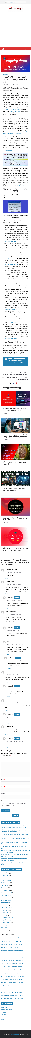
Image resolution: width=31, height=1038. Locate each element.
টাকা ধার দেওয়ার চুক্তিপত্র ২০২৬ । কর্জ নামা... (11, 947)
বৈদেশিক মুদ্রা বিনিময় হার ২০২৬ (8, 917)
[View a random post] (28, 48)
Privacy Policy (4, 1007)
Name (3, 779)
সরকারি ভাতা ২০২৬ (5, 927)
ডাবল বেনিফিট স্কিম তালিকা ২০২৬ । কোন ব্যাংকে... (12, 954)
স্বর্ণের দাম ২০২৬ (4, 930)
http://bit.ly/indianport (13, 322)
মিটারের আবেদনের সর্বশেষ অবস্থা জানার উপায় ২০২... (12, 938)
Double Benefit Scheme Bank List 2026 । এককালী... (13, 957)
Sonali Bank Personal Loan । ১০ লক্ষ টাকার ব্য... (12, 960)
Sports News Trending (6, 897)
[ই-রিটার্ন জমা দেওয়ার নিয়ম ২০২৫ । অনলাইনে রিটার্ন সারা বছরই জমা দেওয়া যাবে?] (15, 527)
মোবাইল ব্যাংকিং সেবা (5, 922)
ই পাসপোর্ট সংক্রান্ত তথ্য (6, 900)
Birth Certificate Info (6, 880)
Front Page (3, 1022)
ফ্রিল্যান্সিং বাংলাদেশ (5, 912)
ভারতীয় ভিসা (6, 118)
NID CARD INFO (5, 890)
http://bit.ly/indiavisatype (11, 241)
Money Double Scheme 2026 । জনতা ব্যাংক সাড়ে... (12, 982)
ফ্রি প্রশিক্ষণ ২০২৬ (5, 910)
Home (2, 1019)
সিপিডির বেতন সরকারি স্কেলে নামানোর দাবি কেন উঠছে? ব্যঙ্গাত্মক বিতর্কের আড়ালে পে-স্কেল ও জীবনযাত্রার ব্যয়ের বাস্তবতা (17, 2)
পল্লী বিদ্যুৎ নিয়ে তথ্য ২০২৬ (6, 907)
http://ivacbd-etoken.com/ (11, 309)
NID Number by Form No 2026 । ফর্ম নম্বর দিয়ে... (12, 998)
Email (3, 786)
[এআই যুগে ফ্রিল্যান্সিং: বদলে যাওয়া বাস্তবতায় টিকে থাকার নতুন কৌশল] (15, 472)
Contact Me (4, 1017)
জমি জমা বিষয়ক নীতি (5, 902)
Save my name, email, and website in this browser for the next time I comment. (14, 804)
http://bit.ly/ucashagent (14, 111)
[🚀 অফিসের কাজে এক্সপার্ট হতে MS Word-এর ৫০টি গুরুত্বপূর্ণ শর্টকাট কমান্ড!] (15, 392)
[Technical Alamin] (3, 48)
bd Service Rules (5, 878)
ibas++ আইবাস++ (5, 885)
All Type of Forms (5, 875)
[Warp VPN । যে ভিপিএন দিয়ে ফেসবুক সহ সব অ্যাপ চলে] (15, 498)
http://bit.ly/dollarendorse (11, 338)
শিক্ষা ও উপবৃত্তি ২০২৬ (6, 925)
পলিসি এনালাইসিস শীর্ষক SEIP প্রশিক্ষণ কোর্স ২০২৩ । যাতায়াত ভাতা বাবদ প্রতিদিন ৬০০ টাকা (15, 378)
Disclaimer (3, 1014)
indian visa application (8, 150)
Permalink (19, 572)
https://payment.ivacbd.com (13, 109)
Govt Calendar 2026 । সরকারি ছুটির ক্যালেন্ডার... (12, 966)
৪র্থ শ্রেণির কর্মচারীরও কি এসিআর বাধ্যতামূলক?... (11, 970)
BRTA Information (5, 883)
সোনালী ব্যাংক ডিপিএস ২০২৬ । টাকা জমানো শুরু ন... (12, 979)
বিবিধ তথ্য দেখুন (4, 915)
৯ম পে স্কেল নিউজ (5, 873)
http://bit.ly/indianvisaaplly (11, 264)
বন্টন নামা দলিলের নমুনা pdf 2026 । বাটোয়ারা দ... (12, 992)
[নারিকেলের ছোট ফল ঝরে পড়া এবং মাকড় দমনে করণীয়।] (15, 444)
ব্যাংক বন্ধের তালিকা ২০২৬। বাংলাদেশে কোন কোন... (12, 973)
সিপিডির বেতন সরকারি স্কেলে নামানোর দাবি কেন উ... (12, 950)
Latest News (4, 888)
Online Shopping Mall (6, 892)
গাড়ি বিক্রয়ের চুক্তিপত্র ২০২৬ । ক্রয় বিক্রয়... (10, 986)
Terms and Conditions (6, 1009)
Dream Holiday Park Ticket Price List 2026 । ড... (12, 963)
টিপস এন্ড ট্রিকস (5, 74)
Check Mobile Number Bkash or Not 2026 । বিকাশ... (13, 989)
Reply (6, 578)
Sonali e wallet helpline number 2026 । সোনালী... (12, 995)
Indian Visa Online (20, 185)
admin (11, 84)
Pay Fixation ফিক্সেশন (6, 895)
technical (10, 597)
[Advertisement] (15, 30)
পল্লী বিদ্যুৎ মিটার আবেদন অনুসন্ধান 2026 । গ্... (11, 941)
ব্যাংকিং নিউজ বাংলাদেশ (6, 920)
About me (3, 1012)
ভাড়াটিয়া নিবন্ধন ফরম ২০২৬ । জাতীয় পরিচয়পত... (11, 944)
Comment (4, 760)
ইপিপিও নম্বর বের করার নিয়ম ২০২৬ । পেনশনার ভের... (13, 976)
